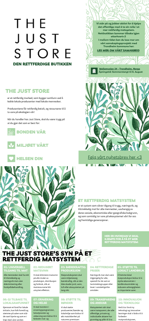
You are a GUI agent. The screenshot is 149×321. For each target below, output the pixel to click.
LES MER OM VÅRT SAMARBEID (118, 50)
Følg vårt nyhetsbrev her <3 (115, 157)
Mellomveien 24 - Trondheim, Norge (119, 68)
